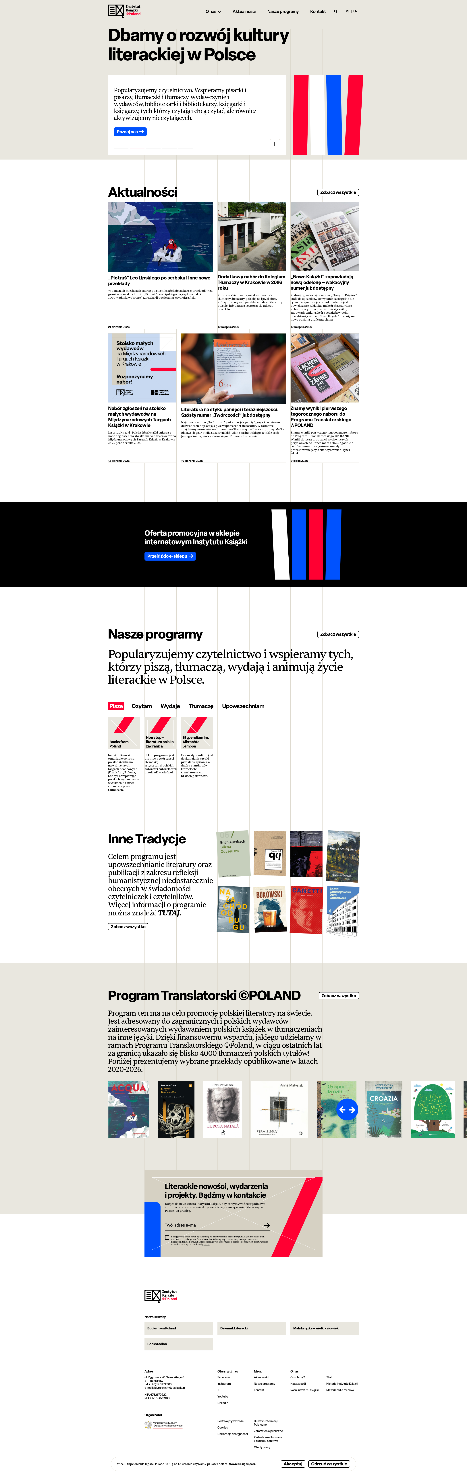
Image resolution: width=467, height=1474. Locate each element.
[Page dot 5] (185, 149)
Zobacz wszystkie (338, 192)
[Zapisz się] (266, 1225)
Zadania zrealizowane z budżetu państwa (268, 1439)
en (355, 11)
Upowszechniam (243, 706)
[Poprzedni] (341, 1109)
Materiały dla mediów (340, 1390)
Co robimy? (297, 1377)
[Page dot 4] (169, 149)
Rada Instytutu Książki (304, 1390)
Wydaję (170, 706)
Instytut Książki (124, 11)
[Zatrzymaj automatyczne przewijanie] (275, 144)
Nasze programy (264, 1383)
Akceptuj (293, 1464)
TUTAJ (169, 913)
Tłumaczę (201, 706)
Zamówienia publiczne (268, 1431)
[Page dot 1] (121, 149)
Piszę (116, 706)
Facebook (223, 1377)
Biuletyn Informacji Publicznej (266, 1422)
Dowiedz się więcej (242, 1464)
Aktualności (261, 1377)
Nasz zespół (298, 1383)
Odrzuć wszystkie (329, 1464)
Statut (330, 1377)
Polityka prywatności (230, 1421)
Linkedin (222, 1403)
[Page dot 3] (153, 149)
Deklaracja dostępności (232, 1434)
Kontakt (259, 1390)
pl (347, 11)
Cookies (222, 1427)
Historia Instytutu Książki (342, 1383)
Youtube (222, 1396)
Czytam (142, 706)
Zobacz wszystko (128, 926)
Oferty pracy (262, 1447)
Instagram (224, 1383)
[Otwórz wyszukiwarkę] (336, 11)
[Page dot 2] (137, 149)
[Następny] (352, 1109)
